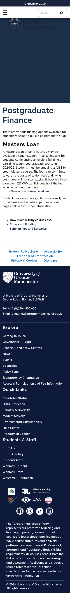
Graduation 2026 (35, 3)
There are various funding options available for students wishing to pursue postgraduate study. (35, 134)
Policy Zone (11, 371)
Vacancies (10, 365)
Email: (32, 313)
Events (7, 360)
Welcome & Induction (18, 478)
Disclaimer (51, 260)
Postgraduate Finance (28, 116)
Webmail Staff (13, 472)
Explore (10, 327)
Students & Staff (19, 440)
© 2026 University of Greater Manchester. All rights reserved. (34, 586)
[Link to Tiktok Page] (41, 512)
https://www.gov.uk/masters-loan (26, 191)
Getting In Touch (14, 336)
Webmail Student (15, 466)
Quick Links (15, 389)
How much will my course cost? (31, 220)
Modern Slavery (14, 416)
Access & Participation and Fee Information (33, 383)
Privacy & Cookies (24, 260)
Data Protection (14, 404)
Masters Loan (21, 145)
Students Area (13, 460)
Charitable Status (15, 398)
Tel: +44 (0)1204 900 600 (19, 308)
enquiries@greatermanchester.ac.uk (37, 313)
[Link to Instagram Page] (30, 512)
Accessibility (53, 251)
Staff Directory (13, 454)
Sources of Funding (23, 224)
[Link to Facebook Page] (20, 512)
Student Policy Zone (23, 251)
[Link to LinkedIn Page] (50, 512)
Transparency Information (21, 377)
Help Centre (11, 428)
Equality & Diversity (16, 410)
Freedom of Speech (16, 434)
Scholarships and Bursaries (28, 229)
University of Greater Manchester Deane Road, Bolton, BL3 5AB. (25, 297)
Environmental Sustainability (22, 422)
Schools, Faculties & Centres (22, 348)
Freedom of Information (35, 256)
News (6, 354)
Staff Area (10, 448)
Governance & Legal (17, 342)
